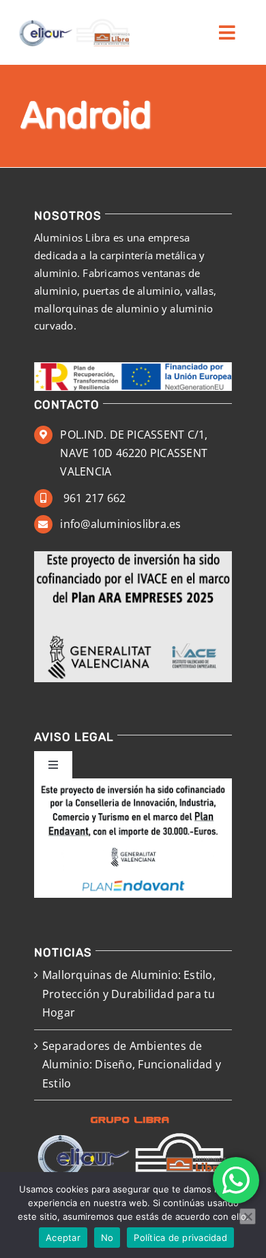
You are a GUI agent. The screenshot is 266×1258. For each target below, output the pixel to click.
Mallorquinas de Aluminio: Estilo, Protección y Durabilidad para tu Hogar (129, 993)
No (107, 1237)
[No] (247, 1216)
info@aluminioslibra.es (120, 523)
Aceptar (63, 1237)
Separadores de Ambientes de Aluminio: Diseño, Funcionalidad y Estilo (131, 1064)
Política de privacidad (180, 1237)
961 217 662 (92, 498)
